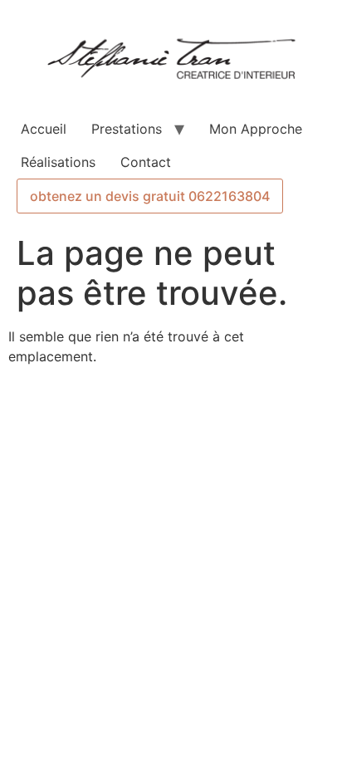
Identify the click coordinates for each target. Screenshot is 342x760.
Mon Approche (255, 128)
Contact (145, 162)
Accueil (43, 128)
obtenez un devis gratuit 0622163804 (150, 196)
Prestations (126, 128)
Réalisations (58, 162)
